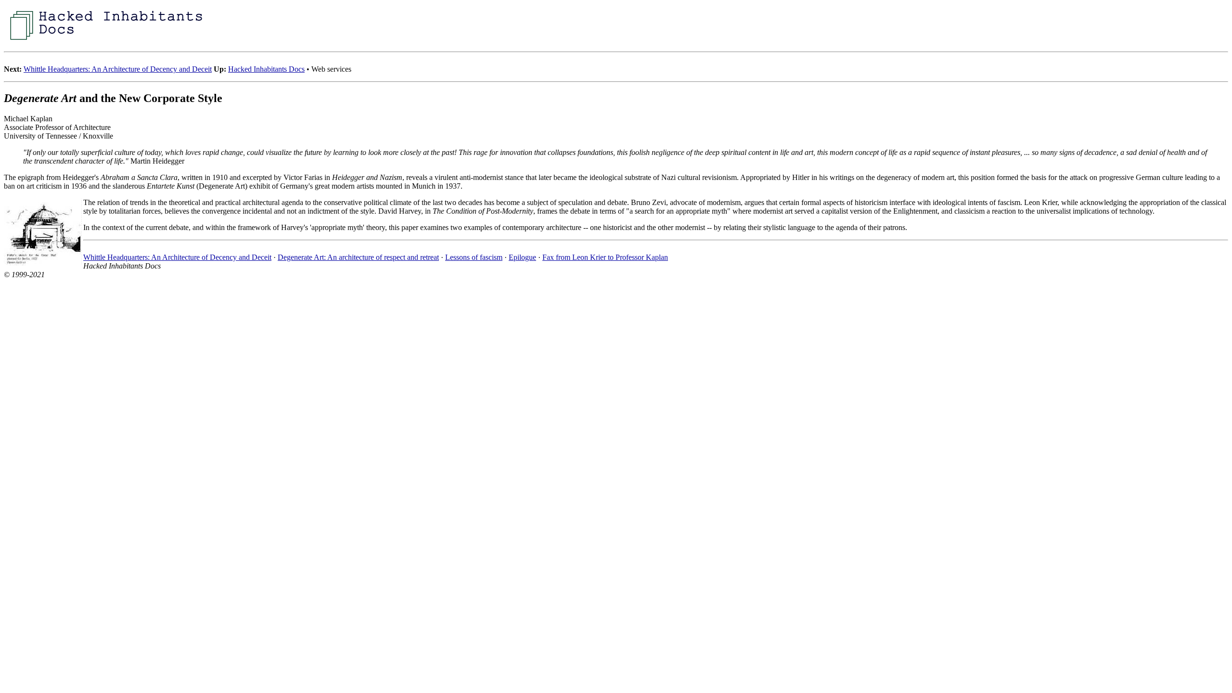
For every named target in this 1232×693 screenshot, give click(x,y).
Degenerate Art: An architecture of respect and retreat (358, 257)
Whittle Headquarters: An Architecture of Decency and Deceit (118, 69)
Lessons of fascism (473, 257)
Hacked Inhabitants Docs (266, 69)
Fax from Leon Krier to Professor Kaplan (605, 257)
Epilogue (522, 257)
